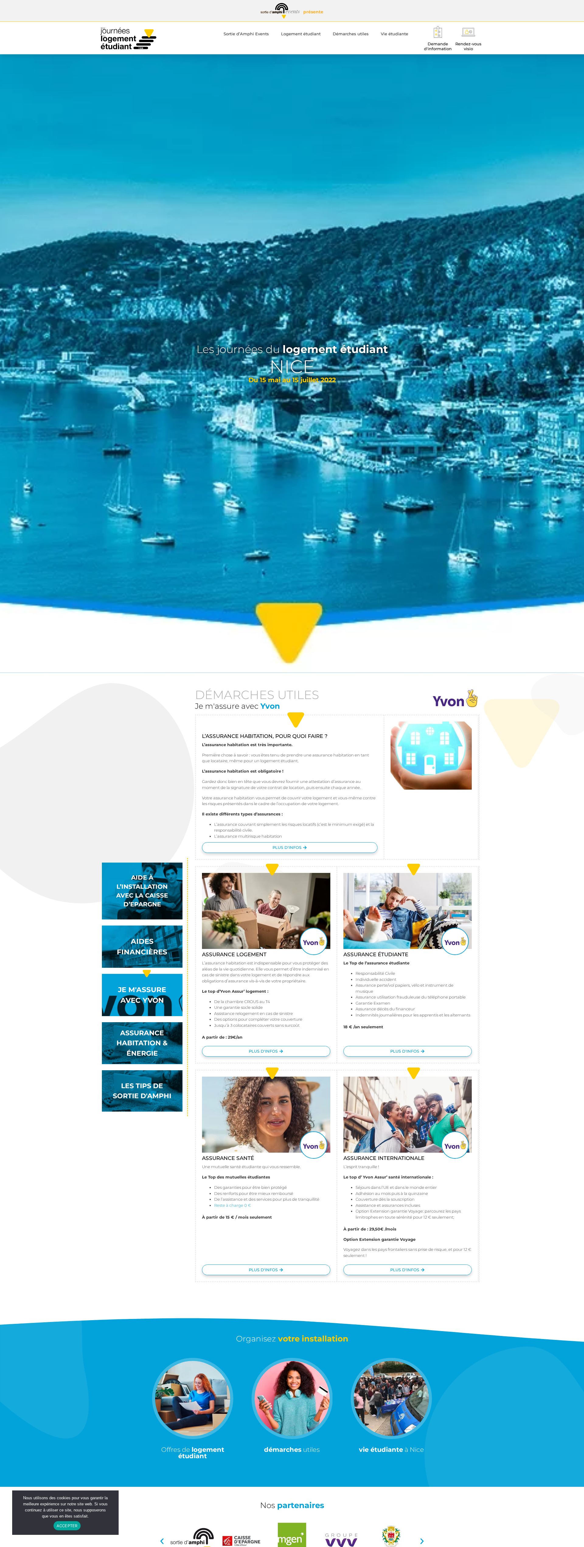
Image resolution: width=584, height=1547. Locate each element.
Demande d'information (438, 46)
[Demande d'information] (438, 32)
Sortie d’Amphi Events (246, 33)
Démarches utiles (351, 33)
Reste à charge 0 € (232, 1205)
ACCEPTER (67, 1525)
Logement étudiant (301, 33)
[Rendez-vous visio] (468, 32)
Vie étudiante (394, 33)
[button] (162, 1541)
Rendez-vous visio (468, 46)
